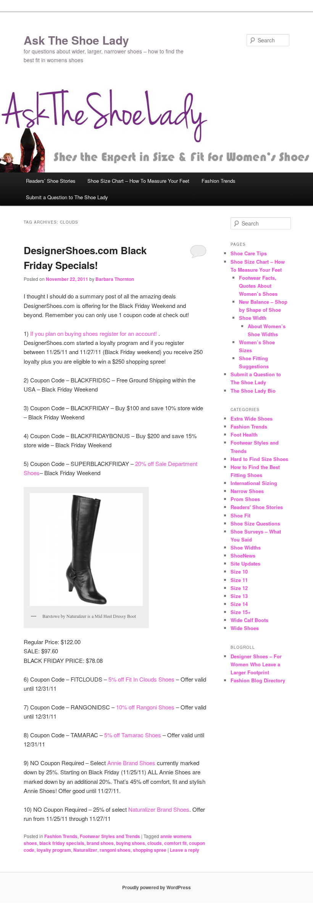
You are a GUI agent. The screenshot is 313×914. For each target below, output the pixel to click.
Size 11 (239, 580)
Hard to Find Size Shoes (259, 459)
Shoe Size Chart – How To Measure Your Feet (138, 180)
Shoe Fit (240, 515)
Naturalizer (85, 849)
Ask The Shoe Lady (76, 40)
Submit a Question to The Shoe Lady (67, 197)
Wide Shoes (245, 628)
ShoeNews (243, 555)
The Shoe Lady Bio (253, 390)
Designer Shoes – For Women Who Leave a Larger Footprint (256, 664)
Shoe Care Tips (249, 253)
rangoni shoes (115, 849)
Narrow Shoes (247, 491)
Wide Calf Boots (249, 620)
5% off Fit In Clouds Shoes (141, 679)
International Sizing (254, 483)
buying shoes (130, 843)
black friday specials (61, 843)
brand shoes (100, 843)
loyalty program (54, 849)
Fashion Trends (219, 180)
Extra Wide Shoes (252, 418)
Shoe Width (252, 317)
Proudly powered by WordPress (156, 887)
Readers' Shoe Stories (257, 507)
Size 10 (239, 571)
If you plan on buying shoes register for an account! (94, 333)
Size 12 (239, 588)
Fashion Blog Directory (258, 680)
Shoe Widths (246, 547)
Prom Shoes (245, 499)
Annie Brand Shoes (131, 763)
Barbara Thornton (114, 279)
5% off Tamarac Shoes (132, 735)
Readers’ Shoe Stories (51, 180)
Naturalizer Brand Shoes (158, 809)
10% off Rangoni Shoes (145, 707)
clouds (154, 843)
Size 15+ (241, 612)
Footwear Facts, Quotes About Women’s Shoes (258, 285)
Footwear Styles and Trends (110, 836)
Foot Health (244, 434)
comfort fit (175, 843)
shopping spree (149, 849)
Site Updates (245, 563)
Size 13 (239, 596)
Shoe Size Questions (255, 523)
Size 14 (239, 604)
